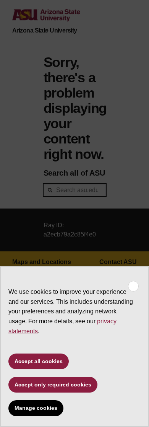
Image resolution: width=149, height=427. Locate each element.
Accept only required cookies (53, 384)
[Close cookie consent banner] (133, 286)
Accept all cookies (39, 361)
